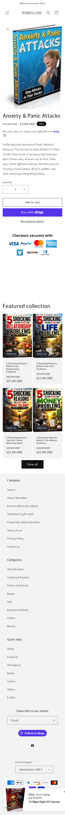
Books (10, 593)
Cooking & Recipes (18, 577)
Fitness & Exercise (17, 585)
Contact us (13, 546)
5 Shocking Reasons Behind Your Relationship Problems (16, 367)
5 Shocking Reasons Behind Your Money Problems (46, 440)
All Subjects (14, 665)
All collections (15, 569)
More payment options (32, 221)
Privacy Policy (15, 538)
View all (32, 464)
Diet (9, 601)
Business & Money (18, 610)
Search (11, 489)
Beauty (11, 626)
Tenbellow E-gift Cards (20, 514)
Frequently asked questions (23, 522)
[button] (7, 13)
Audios (11, 618)
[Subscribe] (54, 720)
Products (12, 657)
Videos (11, 689)
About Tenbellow (17, 498)
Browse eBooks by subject (22, 506)
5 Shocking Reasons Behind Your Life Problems (46, 366)
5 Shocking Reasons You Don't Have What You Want (16, 440)
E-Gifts (11, 697)
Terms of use (14, 530)
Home (10, 648)
